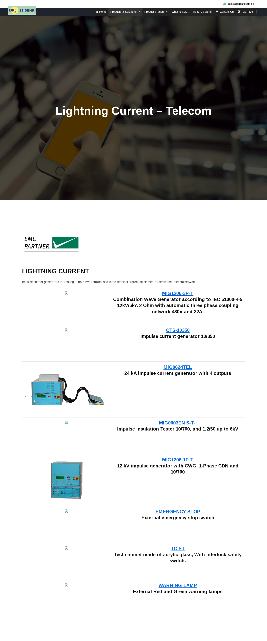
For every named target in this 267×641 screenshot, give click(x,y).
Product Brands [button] (154, 11)
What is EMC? (180, 11)
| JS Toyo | (248, 11)
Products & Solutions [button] (123, 11)
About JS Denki (202, 11)
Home (103, 11)
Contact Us (227, 11)
